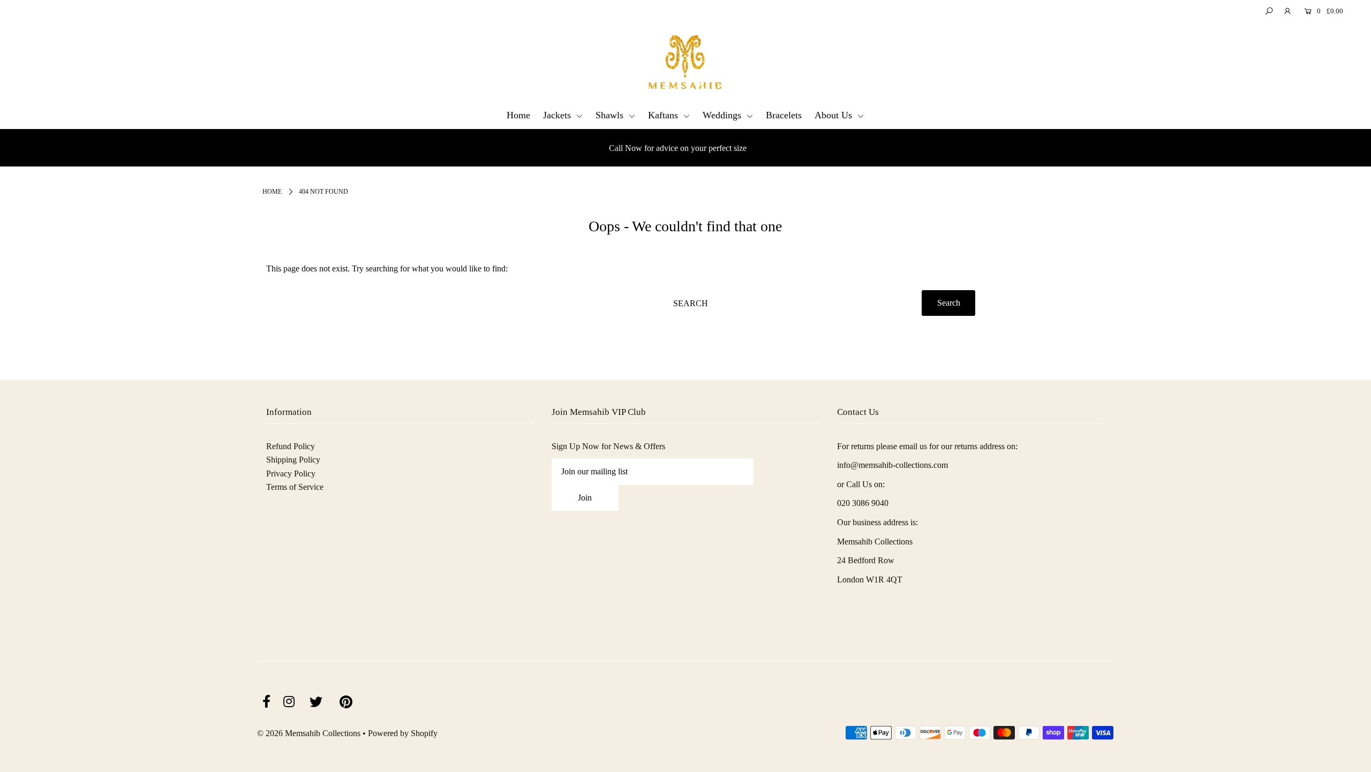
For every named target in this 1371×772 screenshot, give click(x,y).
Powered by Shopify (403, 733)
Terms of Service (294, 486)
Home (518, 115)
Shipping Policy (293, 459)
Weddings (723, 115)
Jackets (558, 115)
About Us (835, 115)
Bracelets (784, 115)
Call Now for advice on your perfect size (183, 148)
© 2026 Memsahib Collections (308, 733)
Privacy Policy (290, 473)
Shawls (611, 115)
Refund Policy (290, 446)
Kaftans (664, 115)
